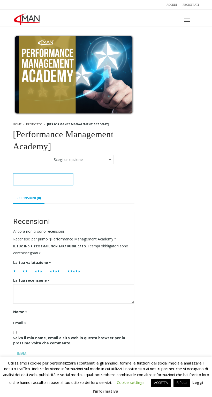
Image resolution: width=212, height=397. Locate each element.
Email (19, 322)
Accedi (171, 4)
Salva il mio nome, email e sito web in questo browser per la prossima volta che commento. (69, 340)
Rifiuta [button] (182, 382)
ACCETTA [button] (161, 382)
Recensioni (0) (29, 198)
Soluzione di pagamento (31, 158)
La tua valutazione (32, 262)
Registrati (191, 4)
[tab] (28, 198)
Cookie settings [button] (131, 382)
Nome (20, 311)
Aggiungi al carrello (43, 179)
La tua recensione (31, 280)
